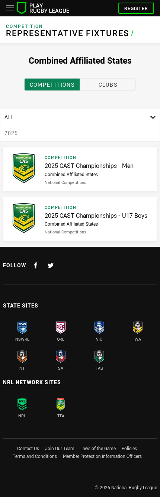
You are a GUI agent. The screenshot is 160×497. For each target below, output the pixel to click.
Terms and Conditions (35, 456)
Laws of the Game (98, 448)
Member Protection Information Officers (102, 456)
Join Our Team (59, 448)
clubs (108, 84)
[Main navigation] (10, 8)
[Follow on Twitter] (50, 265)
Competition (24, 26)
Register (136, 8)
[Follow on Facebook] (35, 265)
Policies (129, 448)
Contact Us (28, 448)
